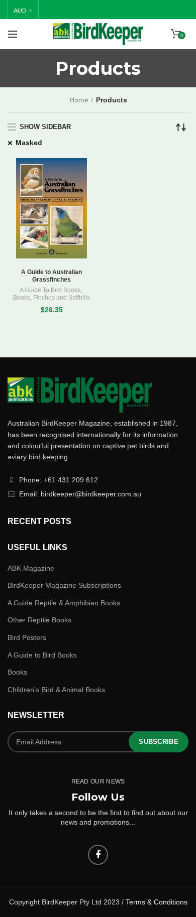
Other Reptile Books (39, 620)
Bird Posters (27, 637)
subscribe (158, 741)
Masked (29, 143)
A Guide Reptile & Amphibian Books (64, 603)
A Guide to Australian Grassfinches (51, 276)
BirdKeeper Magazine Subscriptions (64, 585)
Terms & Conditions (156, 902)
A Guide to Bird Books (42, 655)
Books (21, 297)
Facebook (98, 855)
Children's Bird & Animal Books (56, 690)
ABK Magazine (31, 568)
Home (78, 100)
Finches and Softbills (61, 297)
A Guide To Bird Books (50, 290)
